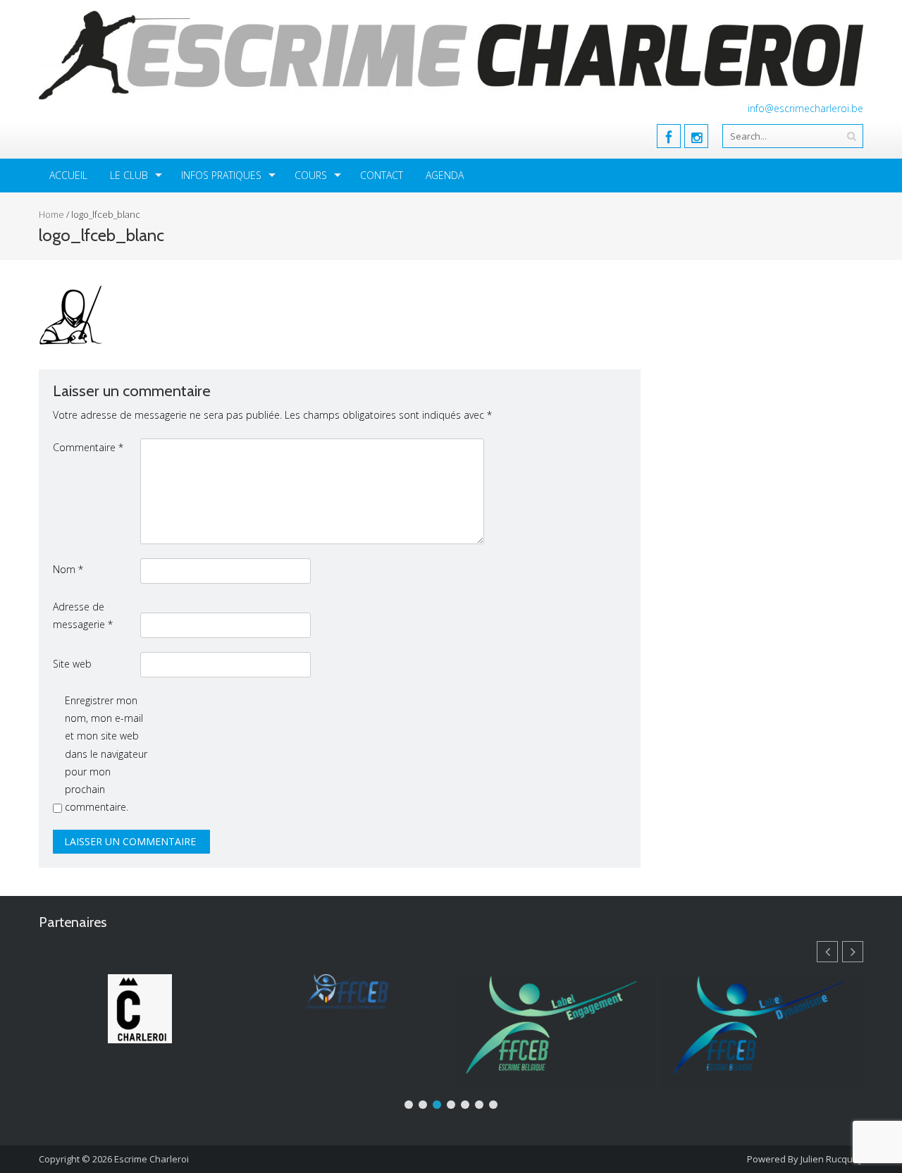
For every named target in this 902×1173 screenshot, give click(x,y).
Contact (381, 175)
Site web (72, 663)
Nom (68, 569)
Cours (311, 175)
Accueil (68, 175)
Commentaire (88, 447)
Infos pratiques (221, 175)
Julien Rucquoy (832, 1159)
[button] (852, 951)
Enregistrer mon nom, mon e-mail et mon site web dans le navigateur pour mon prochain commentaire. (106, 753)
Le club (129, 175)
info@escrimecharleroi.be (805, 108)
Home (51, 214)
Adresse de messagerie (83, 615)
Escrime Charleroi (151, 1159)
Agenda (445, 175)
